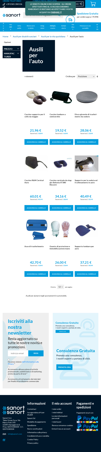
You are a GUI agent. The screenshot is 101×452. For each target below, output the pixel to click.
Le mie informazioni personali (59, 417)
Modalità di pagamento (36, 422)
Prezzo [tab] (8, 49)
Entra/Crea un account (61, 429)
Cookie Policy (32, 439)
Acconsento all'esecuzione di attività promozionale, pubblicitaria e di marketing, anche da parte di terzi (25, 371)
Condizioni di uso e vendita (38, 436)
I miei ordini (56, 409)
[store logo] (11, 15)
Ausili (3, 26)
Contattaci (31, 409)
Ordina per (70, 76)
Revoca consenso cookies (62, 425)
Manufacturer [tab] (9, 55)
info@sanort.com (15, 434)
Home (6, 36)
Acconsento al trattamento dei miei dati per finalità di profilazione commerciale (24, 380)
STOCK (97, 27)
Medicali (72, 27)
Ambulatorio (63, 27)
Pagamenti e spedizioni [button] (85, 405)
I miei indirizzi (57, 412)
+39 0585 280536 (14, 4)
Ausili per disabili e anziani (25, 36)
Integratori (42, 27)
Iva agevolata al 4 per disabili (35, 413)
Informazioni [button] (36, 403)
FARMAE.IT (56, 12)
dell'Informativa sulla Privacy (23, 363)
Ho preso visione (23, 363)
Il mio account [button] (62, 403)
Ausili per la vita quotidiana (53, 36)
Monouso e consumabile (85, 27)
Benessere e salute (31, 27)
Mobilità (10, 27)
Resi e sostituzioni (34, 429)
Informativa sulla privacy (37, 432)
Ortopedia (19, 27)
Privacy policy (32, 443)
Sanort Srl (31, 418)
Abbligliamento (53, 27)
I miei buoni (56, 422)
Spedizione (31, 425)
